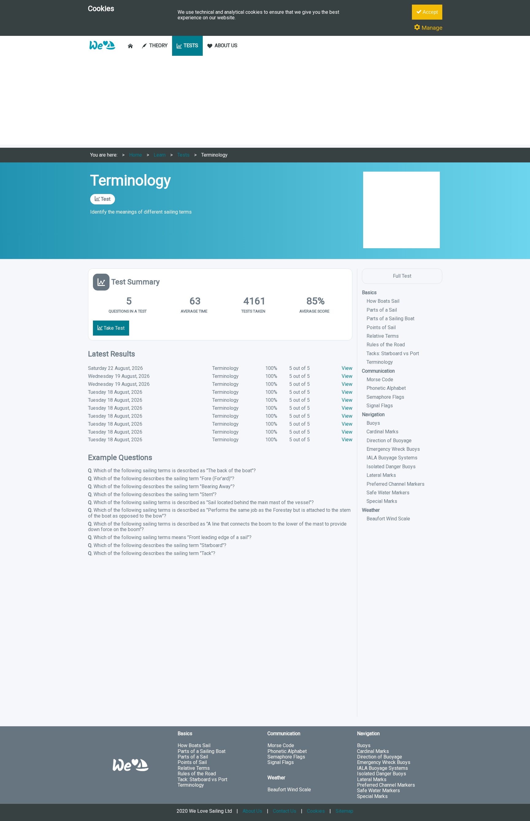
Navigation (373, 414)
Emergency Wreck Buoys (393, 449)
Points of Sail (381, 327)
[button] (102, 52)
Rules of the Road (386, 345)
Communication (378, 371)
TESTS (191, 45)
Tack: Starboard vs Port (202, 779)
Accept (429, 12)
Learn (160, 155)
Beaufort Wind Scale (388, 519)
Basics (369, 292)
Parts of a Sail (382, 310)
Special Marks (382, 501)
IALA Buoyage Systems (392, 458)
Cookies (316, 811)
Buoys (373, 423)
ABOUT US (226, 45)
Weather (371, 510)
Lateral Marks (381, 475)
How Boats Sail (383, 301)
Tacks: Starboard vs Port (393, 353)
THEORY (158, 45)
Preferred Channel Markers (395, 484)
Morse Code (380, 379)
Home (135, 155)
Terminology (214, 155)
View (347, 368)
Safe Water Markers (388, 493)
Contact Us (284, 811)
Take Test (113, 328)
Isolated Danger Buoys (391, 466)
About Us (252, 811)
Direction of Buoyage (389, 440)
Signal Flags (380, 406)
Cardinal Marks (382, 432)
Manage (431, 27)
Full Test (402, 276)
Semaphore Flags (385, 397)
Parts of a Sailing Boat (390, 318)
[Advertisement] (265, 102)
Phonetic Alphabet (386, 388)
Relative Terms (383, 336)
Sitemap (344, 811)
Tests (183, 155)
